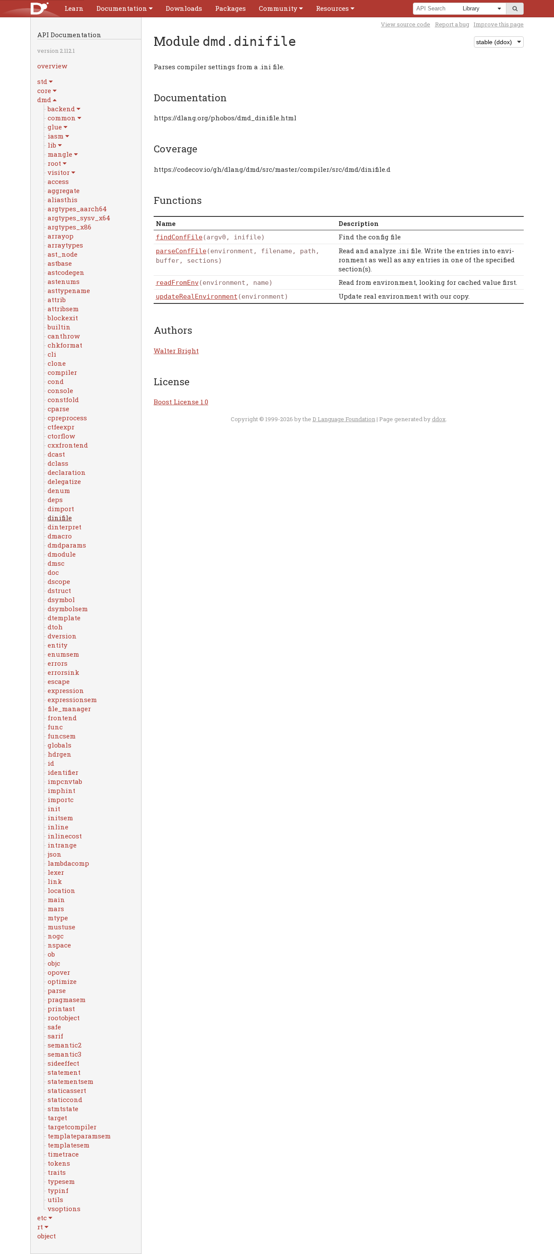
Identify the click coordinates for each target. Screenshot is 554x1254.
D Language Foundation (343, 419)
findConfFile (179, 237)
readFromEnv (177, 283)
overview (52, 65)
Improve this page (498, 24)
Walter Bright (176, 350)
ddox (439, 419)
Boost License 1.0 (181, 401)
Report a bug (452, 24)
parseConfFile (181, 251)
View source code (405, 24)
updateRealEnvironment (197, 296)
